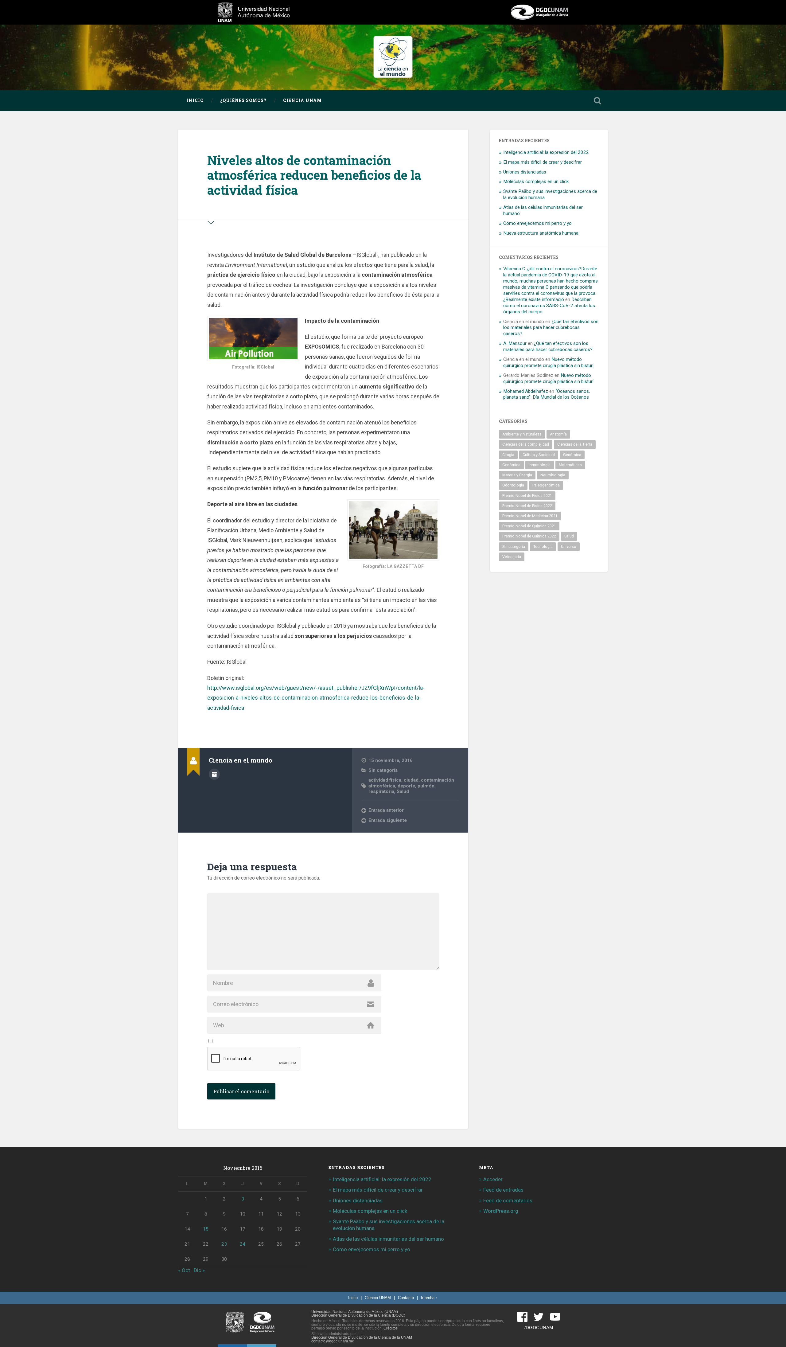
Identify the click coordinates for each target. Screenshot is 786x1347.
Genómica (572, 455)
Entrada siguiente (387, 820)
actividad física (384, 780)
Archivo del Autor (214, 774)
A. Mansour (515, 343)
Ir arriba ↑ (429, 1297)
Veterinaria (511, 557)
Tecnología (543, 547)
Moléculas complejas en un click (536, 181)
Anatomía (558, 434)
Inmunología (540, 465)
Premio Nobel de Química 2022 (529, 536)
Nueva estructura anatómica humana (540, 233)
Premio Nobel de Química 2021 (529, 526)
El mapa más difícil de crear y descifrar (542, 162)
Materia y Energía (517, 475)
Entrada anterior (386, 810)
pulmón (426, 786)
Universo (568, 547)
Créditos (390, 1328)
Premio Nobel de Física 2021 (527, 496)
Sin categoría (383, 770)
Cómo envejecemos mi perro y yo (537, 223)
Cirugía (508, 455)
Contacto (406, 1297)
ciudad (411, 780)
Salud (403, 791)
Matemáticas (570, 465)
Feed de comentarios (507, 1200)
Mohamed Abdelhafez (525, 391)
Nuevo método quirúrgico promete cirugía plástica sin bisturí (548, 362)
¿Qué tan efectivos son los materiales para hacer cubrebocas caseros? (550, 328)
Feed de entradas (503, 1190)
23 (224, 1244)
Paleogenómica (546, 485)
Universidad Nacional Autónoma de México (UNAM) (354, 1312)
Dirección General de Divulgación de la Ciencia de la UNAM (361, 1337)
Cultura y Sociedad (539, 455)
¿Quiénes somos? (243, 100)
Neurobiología (552, 475)
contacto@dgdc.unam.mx (332, 1341)
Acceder (493, 1179)
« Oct (184, 1270)
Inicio (195, 100)
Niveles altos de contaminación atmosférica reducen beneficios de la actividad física (314, 175)
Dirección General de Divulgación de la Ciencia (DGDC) (358, 1315)
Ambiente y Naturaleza (522, 434)
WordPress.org (500, 1211)
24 (242, 1244)
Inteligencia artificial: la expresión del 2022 (546, 152)
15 (205, 1229)
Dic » (199, 1270)
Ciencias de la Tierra (574, 444)
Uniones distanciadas (524, 172)
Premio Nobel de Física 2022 (527, 506)
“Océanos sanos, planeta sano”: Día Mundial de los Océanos (546, 394)
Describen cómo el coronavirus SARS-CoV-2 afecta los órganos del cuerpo (549, 305)
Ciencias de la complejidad (525, 444)
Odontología (513, 485)
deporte (406, 786)
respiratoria (381, 791)
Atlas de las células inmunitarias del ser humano (388, 1239)
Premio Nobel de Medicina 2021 (530, 516)
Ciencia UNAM (302, 100)
